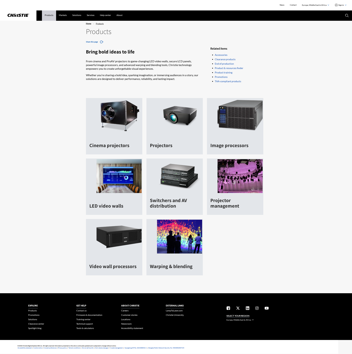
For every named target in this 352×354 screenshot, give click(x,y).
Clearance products (225, 59)
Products (49, 15)
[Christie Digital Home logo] (18, 15)
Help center (105, 15)
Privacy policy (62, 348)
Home (88, 23)
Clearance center (36, 323)
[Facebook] (228, 308)
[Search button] (346, 15)
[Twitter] (238, 308)
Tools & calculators (85, 328)
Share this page (92, 42)
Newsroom (126, 323)
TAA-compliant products (228, 81)
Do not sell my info (88, 348)
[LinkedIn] (247, 308)
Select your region (237, 315)
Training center (83, 319)
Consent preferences (50, 348)
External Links (175, 305)
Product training (223, 72)
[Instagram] (257, 308)
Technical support (84, 323)
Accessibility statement (132, 328)
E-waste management (116, 348)
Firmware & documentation (89, 315)
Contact (293, 5)
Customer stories (129, 315)
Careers (125, 310)
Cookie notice (37, 348)
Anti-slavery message (101, 348)
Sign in (341, 5)
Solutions (76, 15)
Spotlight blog (34, 328)
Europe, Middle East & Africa (314, 5)
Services (90, 15)
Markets (63, 15)
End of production (224, 63)
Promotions (221, 76)
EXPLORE (33, 305)
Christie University (175, 315)
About (119, 15)
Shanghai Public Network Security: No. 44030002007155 (166, 348)
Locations (125, 319)
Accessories (221, 54)
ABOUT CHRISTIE (130, 305)
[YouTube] (267, 308)
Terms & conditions (74, 348)
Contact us (81, 310)
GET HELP (81, 305)
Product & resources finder (229, 68)
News (282, 5)
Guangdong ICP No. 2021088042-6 (136, 348)
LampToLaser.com (174, 310)
